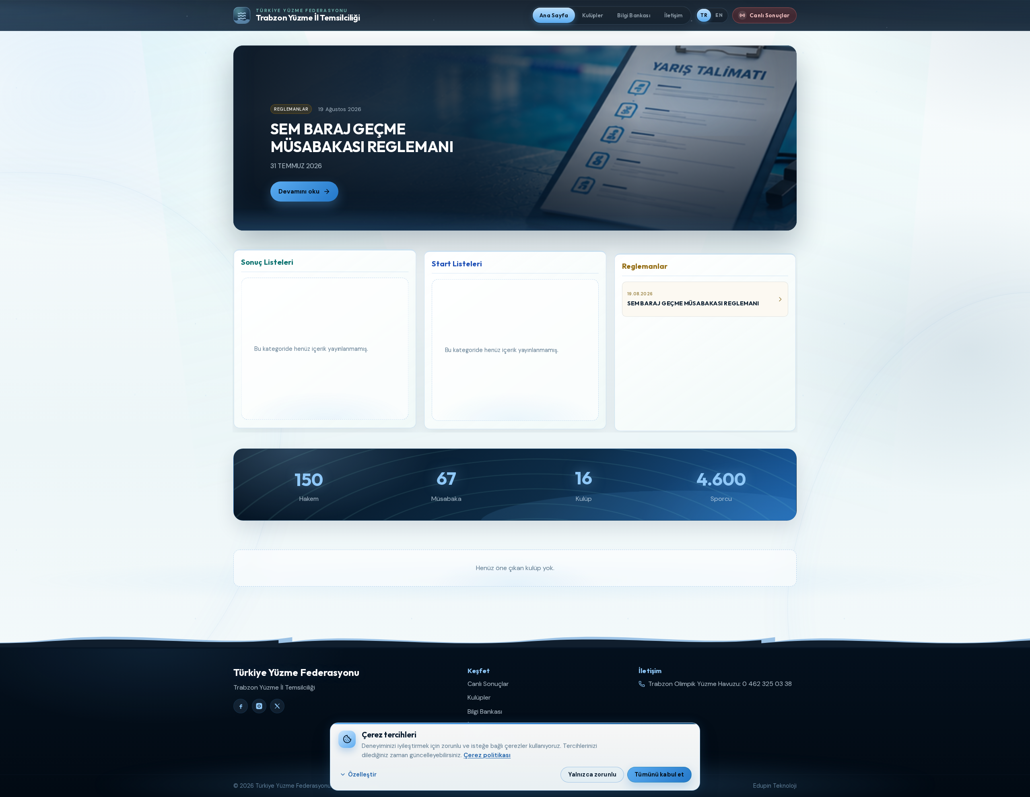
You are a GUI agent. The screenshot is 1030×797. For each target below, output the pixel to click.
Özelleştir (362, 774)
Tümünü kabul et (659, 774)
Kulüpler (479, 697)
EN (719, 15)
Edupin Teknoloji (775, 785)
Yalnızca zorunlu (592, 774)
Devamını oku (298, 191)
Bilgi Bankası (485, 711)
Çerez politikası (487, 755)
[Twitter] (277, 706)
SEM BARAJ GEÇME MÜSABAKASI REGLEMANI (361, 137)
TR (703, 15)
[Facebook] (240, 706)
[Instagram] (259, 706)
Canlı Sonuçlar (488, 684)
